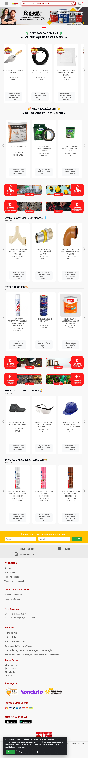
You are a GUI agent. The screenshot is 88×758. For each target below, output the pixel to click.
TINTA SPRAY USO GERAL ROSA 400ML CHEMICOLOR (18, 494)
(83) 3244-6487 (18, 614)
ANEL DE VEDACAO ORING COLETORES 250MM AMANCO (70, 252)
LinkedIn (11, 672)
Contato (7, 568)
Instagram (12, 665)
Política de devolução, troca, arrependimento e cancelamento (31, 655)
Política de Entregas (13, 637)
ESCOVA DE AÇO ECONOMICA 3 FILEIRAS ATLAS (44, 73)
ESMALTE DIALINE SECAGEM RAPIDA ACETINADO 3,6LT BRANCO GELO (70, 322)
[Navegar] (3, 69)
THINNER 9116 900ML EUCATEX (17, 320)
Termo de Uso (10, 633)
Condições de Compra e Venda (18, 646)
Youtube (11, 675)
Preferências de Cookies (50, 752)
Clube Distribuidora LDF (16, 589)
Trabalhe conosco (12, 577)
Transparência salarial (14, 581)
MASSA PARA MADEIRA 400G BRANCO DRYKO (70, 147)
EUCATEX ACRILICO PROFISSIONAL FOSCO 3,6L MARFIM (44, 148)
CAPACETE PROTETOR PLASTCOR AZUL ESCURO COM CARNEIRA (44, 424)
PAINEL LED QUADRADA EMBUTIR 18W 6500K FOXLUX (18, 73)
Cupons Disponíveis (13, 595)
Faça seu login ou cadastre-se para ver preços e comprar (18, 96)
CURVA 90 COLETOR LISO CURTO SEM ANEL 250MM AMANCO (44, 252)
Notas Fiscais (26, 554)
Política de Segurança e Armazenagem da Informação (28, 650)
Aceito (10, 752)
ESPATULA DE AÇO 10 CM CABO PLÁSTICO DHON (70, 72)
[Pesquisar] (73, 3)
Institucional (10, 562)
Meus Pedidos (27, 548)
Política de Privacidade (14, 641)
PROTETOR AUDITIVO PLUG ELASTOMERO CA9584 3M (70, 424)
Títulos (66, 548)
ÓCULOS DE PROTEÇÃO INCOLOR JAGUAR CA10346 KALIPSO (18, 424)
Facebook (12, 668)
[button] (44, 27)
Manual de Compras (13, 599)
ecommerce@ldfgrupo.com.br (21, 617)
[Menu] (6, 3)
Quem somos (10, 572)
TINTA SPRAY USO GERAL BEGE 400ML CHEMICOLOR (70, 494)
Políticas (9, 627)
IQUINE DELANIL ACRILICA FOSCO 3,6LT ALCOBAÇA (44, 321)
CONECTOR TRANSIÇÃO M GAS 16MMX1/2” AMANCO (17, 252)
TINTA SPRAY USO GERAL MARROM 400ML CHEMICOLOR (44, 494)
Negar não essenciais (27, 752)
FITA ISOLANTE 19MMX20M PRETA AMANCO (18, 148)
